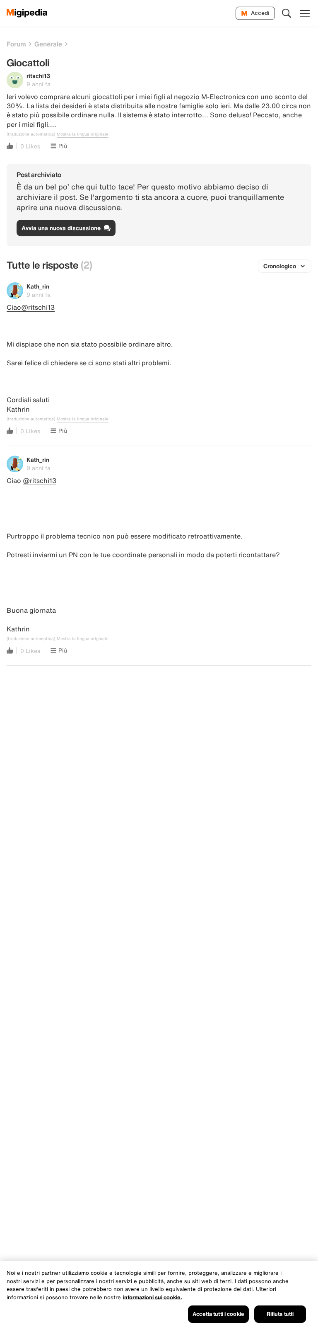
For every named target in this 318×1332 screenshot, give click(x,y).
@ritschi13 (39, 480)
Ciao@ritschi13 (31, 307)
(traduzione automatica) (31, 134)
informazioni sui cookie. (152, 1297)
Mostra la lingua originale (82, 134)
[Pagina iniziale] (27, 13)
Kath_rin (37, 286)
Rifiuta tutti (280, 1314)
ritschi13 (38, 75)
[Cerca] (287, 13)
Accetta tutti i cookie (218, 1314)
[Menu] (304, 13)
